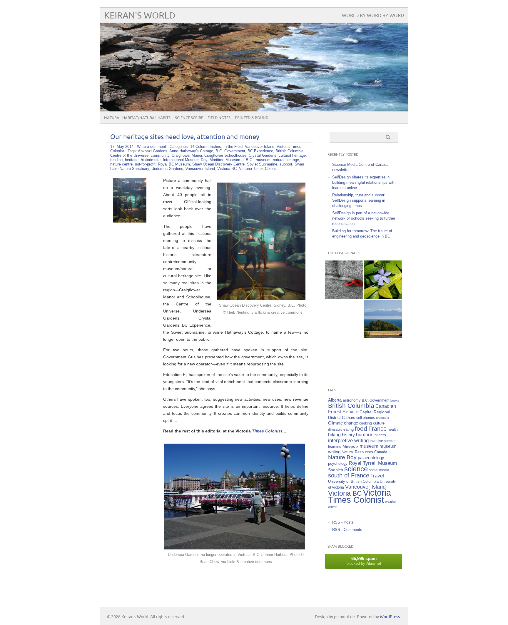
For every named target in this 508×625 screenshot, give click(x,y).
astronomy (352, 400)
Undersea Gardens (167, 168)
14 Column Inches (205, 146)
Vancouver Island (259, 146)
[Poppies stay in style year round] (344, 279)
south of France (348, 475)
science (356, 469)
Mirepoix (350, 446)
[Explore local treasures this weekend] (383, 319)
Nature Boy (342, 457)
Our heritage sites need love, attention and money (184, 137)
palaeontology (371, 457)
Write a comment (151, 146)
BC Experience (260, 151)
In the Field (233, 146)
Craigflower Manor (187, 155)
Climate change (343, 422)
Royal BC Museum (174, 164)
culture (379, 423)
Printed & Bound (251, 118)
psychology (337, 463)
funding (116, 160)
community (160, 155)
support (286, 164)
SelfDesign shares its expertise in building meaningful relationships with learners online (363, 182)
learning (334, 446)
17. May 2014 (121, 146)
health (393, 429)
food (361, 428)
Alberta (335, 399)
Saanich (335, 469)
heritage (131, 160)
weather (391, 501)
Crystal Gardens (262, 155)
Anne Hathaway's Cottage (191, 151)
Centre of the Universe (129, 155)
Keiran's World (140, 15)
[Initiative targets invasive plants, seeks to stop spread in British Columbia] (383, 279)
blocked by (364, 561)
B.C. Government (230, 151)
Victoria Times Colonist (259, 168)
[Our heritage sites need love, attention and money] (129, 221)
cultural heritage (292, 155)
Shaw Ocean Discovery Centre (218, 164)
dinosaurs (335, 429)
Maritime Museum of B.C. (231, 160)
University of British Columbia (353, 481)
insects (380, 435)
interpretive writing (348, 440)
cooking (365, 423)
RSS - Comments (347, 529)
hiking (334, 434)
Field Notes (219, 118)
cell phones (365, 418)
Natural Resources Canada (364, 452)
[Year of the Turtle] (344, 319)
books (394, 400)
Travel (377, 476)
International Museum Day (185, 160)
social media (379, 470)
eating (348, 429)
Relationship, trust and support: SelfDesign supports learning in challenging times (358, 200)
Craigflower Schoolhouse (225, 155)
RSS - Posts (343, 522)
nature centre (121, 164)
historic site (151, 160)
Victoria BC (227, 168)
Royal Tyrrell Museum (373, 463)
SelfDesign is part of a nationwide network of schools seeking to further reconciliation (363, 218)
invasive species (383, 441)
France (377, 428)
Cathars (348, 417)
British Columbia (289, 151)
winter (332, 507)
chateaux (382, 418)
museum (263, 160)
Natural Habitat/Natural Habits (137, 118)
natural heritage (286, 160)
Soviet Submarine (262, 164)
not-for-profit (145, 164)
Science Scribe (189, 118)
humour (364, 434)
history (348, 434)
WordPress (390, 617)
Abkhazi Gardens (152, 151)
